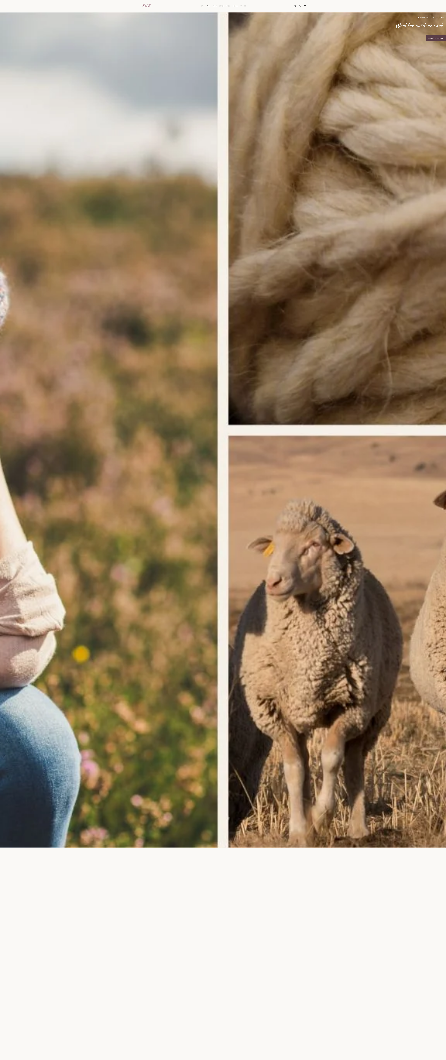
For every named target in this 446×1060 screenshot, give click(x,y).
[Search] (295, 5)
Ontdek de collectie (435, 38)
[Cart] (305, 5)
